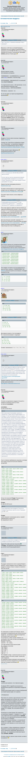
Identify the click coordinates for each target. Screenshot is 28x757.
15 (15, 23)
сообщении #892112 (10, 300)
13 (12, 23)
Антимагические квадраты (10, 18)
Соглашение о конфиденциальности (11, 754)
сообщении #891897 (12, 317)
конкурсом (7, 139)
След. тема (8, 26)
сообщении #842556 (11, 200)
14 (13, 23)
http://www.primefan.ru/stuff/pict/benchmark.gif (11, 191)
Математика (10, 751)
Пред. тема (3, 26)
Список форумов (4, 751)
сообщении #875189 (13, 365)
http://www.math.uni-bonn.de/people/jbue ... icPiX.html (13, 222)
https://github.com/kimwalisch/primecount (10, 383)
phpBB (9, 756)
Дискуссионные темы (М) (19, 751)
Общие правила (21, 754)
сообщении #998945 (12, 537)
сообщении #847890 (12, 40)
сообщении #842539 (12, 170)
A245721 (3, 270)
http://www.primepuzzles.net (7, 153)
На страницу (3, 23)
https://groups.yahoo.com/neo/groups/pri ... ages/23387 (13, 216)
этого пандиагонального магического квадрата (12, 249)
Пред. (7, 23)
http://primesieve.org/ (6, 185)
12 (11, 23)
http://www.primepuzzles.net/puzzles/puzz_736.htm (13, 147)
